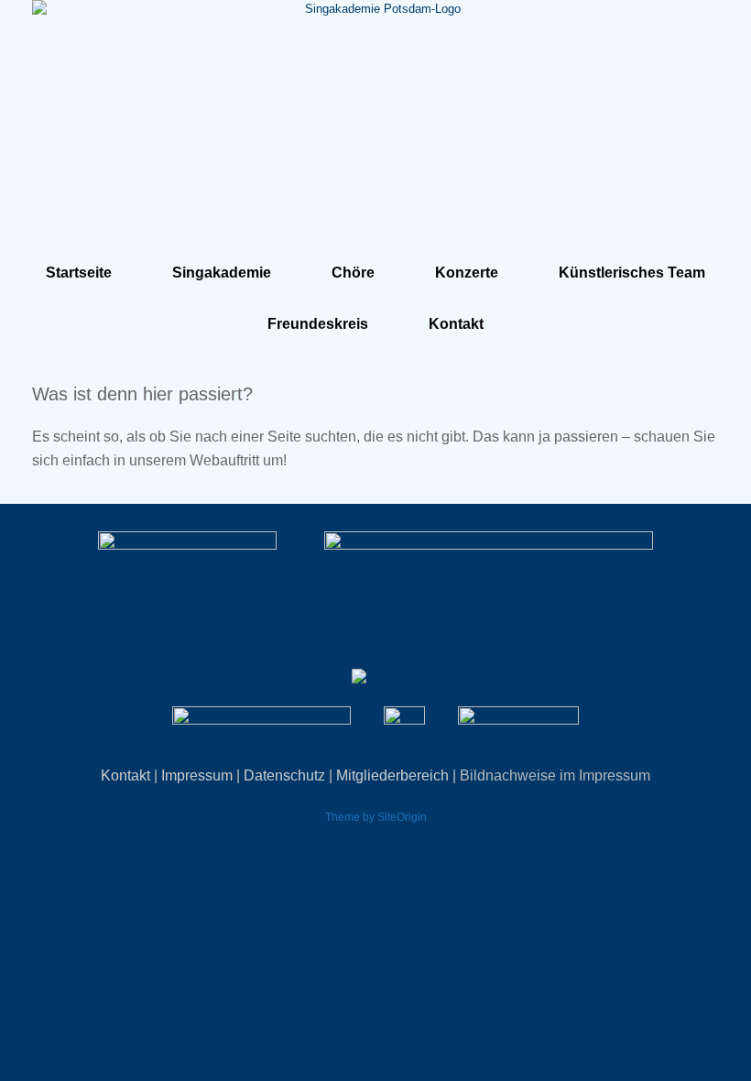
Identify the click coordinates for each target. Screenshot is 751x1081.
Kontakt (456, 324)
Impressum (197, 775)
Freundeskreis (317, 324)
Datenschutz (284, 775)
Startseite (79, 272)
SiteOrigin (402, 817)
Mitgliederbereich (392, 775)
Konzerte (466, 272)
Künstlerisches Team (632, 272)
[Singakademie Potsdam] (375, 117)
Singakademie (221, 272)
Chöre (353, 272)
